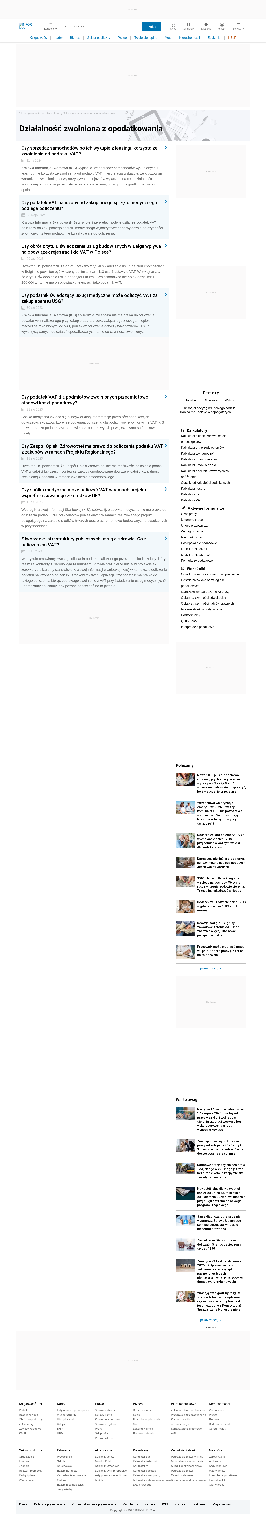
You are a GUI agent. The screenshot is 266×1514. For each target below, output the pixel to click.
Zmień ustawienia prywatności (94, 1504)
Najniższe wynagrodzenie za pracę (205, 591)
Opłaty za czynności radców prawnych (207, 603)
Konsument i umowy (107, 1419)
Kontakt (181, 1504)
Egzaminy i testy (67, 1470)
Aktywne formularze (206, 508)
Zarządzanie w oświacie (71, 1475)
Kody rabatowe (218, 1465)
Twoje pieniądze (145, 37)
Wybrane (230, 400)
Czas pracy (189, 514)
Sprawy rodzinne (105, 1410)
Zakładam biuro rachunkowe (188, 1410)
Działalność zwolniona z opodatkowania (90, 113)
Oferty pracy (216, 1484)
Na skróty (215, 1450)
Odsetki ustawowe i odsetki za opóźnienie (210, 574)
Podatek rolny (190, 615)
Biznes (75, 37)
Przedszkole (64, 1456)
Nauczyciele (64, 1465)
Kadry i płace (27, 1475)
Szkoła (61, 1461)
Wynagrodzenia (192, 531)
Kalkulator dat (190, 494)
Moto (168, 37)
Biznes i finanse (142, 1410)
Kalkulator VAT (191, 500)
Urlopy (61, 1424)
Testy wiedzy (65, 1489)
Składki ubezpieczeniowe (186, 1465)
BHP (60, 1428)
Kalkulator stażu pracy (146, 1475)
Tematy (58, 113)
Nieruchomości (189, 37)
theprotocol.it (217, 1479)
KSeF (232, 37)
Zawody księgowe (30, 1428)
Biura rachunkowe (183, 1403)
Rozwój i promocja (30, 1470)
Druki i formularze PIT (196, 549)
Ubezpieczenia (66, 1419)
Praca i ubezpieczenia (146, 1419)
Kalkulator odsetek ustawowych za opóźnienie (205, 473)
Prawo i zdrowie (105, 1438)
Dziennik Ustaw (104, 1456)
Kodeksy (100, 1479)
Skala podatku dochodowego (189, 1479)
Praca (98, 1428)
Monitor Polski (103, 1461)
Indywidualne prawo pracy (73, 1410)
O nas (23, 1504)
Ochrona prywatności (49, 1504)
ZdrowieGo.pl (217, 1456)
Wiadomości (216, 1410)
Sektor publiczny (98, 37)
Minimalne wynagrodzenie (187, 1461)
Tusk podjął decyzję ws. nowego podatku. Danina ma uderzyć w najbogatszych (208, 410)
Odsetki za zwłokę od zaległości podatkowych (203, 583)
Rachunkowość (192, 537)
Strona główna (28, 113)
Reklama (199, 1504)
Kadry (58, 37)
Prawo (122, 37)
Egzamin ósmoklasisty (70, 1484)
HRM (60, 1433)
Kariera (150, 1504)
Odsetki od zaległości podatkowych (205, 482)
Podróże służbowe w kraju (187, 1456)
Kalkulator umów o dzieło (198, 465)
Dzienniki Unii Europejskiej (111, 1470)
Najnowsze (211, 400)
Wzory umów (217, 1470)
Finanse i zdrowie (144, 1433)
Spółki (136, 1414)
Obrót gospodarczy (31, 1419)
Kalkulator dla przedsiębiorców (202, 447)
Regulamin (130, 1504)
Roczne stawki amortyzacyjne (201, 609)
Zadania (24, 1465)
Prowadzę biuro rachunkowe (188, 1414)
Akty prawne (103, 1450)
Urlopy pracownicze (195, 525)
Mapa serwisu (222, 1504)
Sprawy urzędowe (106, 1424)
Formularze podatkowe (197, 560)
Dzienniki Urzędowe (107, 1465)
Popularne (192, 400)
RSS (165, 1504)
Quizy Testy (189, 621)
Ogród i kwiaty (217, 1428)
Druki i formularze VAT (196, 554)
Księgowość (38, 37)
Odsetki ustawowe (182, 1475)
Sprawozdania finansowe (186, 1428)
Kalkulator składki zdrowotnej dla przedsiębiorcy (204, 438)
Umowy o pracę (192, 519)
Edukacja (214, 37)
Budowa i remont (219, 1424)
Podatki (45, 113)
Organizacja (26, 1456)
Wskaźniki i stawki (183, 1450)
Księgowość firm (30, 1403)
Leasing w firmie (143, 1428)
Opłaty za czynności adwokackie (203, 597)
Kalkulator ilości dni (194, 488)
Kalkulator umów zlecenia (199, 459)
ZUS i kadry (26, 1424)
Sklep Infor (101, 1433)
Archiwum (215, 1461)
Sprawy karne (103, 1414)
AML (174, 1433)
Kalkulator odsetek (144, 1470)
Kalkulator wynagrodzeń (198, 453)
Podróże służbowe (182, 1470)
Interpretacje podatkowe (197, 627)
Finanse (214, 1419)
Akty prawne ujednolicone (111, 1475)
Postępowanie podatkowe (199, 543)
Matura (61, 1479)
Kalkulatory (197, 430)
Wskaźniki (196, 568)
